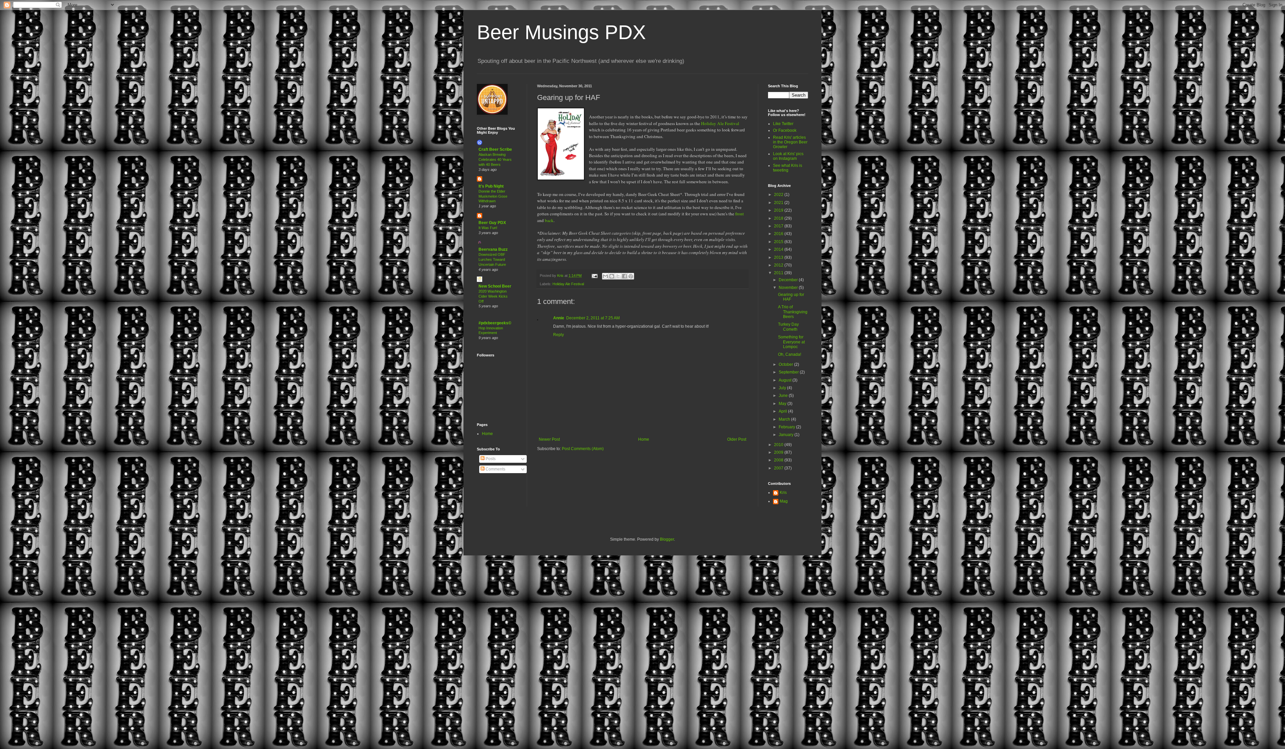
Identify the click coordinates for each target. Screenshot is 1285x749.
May (783, 403)
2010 (779, 444)
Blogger (667, 539)
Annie (558, 318)
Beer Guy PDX (492, 222)
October (786, 364)
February (787, 427)
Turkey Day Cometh (788, 326)
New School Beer (495, 286)
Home (643, 439)
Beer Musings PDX (561, 32)
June (784, 395)
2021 (779, 202)
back (549, 220)
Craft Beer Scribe (495, 149)
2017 (779, 226)
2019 (779, 210)
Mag (784, 501)
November (789, 287)
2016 (779, 233)
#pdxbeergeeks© (495, 323)
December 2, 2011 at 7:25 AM (593, 318)
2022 (779, 194)
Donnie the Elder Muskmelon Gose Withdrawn (493, 196)
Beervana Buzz (493, 249)
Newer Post (549, 439)
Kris (783, 492)
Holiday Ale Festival (720, 123)
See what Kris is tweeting (787, 168)
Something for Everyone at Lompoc (791, 342)
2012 (779, 265)
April (783, 411)
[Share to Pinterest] (630, 276)
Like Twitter (783, 123)
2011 (779, 273)
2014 (779, 249)
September (789, 372)
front (739, 214)
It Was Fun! (488, 228)
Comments (495, 469)
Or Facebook (784, 130)
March (785, 419)
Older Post (736, 439)
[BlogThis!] (611, 276)
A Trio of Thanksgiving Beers (792, 312)
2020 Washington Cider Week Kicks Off (493, 296)
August (785, 380)
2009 (779, 452)
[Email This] (605, 276)
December (789, 280)
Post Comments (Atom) (583, 448)
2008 (779, 460)
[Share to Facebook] (624, 276)
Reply (558, 334)
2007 (779, 468)
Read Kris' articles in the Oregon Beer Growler (790, 142)
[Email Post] (594, 276)
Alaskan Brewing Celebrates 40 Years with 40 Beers (495, 159)
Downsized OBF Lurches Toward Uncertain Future (492, 259)
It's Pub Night (491, 186)
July (783, 388)
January (786, 434)
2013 (779, 257)
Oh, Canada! (789, 354)
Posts (490, 458)
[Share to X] (618, 276)
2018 (779, 218)
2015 (779, 241)
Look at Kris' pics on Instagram (788, 156)
